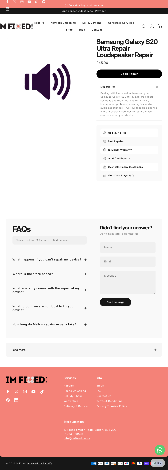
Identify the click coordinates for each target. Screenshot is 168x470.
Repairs (69, 385)
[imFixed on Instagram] (22, 1)
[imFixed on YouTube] (29, 1)
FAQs (39, 240)
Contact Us (103, 396)
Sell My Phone (73, 396)
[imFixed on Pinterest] (43, 1)
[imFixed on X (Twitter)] (14, 1)
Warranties (71, 401)
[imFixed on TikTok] (36, 1)
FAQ (99, 390)
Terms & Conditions (109, 401)
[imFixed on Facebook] (7, 1)
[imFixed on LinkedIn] (7, 9)
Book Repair (129, 73)
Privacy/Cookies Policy (111, 406)
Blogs (100, 385)
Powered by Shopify (39, 463)
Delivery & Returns (76, 406)
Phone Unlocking (75, 390)
